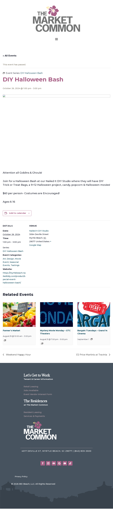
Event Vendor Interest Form (38, 394)
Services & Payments (34, 416)
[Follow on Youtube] (65, 463)
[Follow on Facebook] (43, 463)
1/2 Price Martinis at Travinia (92, 354)
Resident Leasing (32, 412)
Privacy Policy (21, 476)
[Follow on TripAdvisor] (54, 463)
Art (4, 259)
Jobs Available (31, 390)
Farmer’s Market (11, 330)
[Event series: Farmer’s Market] (5, 340)
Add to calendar (17, 213)
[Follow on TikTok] (70, 463)
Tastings (15, 265)
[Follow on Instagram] (48, 463)
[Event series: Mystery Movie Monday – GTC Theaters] (42, 343)
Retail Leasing (31, 386)
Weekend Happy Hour (18, 354)
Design (10, 259)
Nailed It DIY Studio (39, 231)
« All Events (9, 55)
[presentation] (19, 314)
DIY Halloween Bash (13, 251)
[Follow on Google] (59, 463)
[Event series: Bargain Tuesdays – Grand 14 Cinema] (91, 339)
